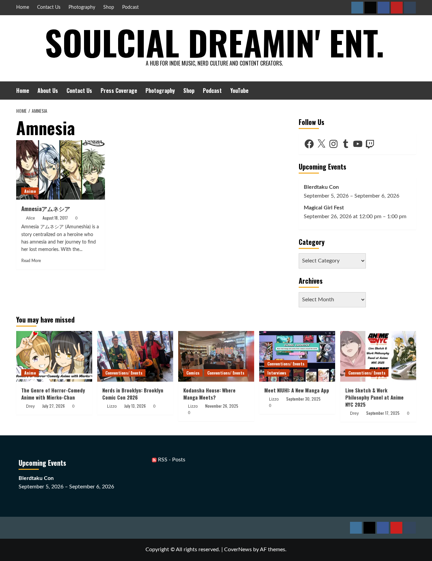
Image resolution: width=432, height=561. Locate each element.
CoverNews (238, 549)
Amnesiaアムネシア (46, 208)
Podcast (130, 7)
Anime (30, 191)
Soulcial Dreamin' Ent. (214, 42)
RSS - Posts (171, 459)
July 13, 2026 (135, 406)
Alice (30, 218)
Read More (31, 261)
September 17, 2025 (383, 413)
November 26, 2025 (221, 406)
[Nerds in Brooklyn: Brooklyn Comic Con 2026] (135, 356)
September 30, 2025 (303, 399)
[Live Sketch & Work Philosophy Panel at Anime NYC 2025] (378, 356)
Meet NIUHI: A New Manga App (296, 390)
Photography (82, 7)
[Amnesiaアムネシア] (60, 170)
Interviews (276, 373)
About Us (47, 90)
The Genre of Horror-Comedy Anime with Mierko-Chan (53, 393)
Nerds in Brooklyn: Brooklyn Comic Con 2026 (132, 393)
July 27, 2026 (53, 406)
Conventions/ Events (123, 373)
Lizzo (112, 406)
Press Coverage (119, 90)
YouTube (239, 90)
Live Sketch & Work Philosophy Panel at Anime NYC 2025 (374, 397)
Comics (192, 373)
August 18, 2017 (55, 218)
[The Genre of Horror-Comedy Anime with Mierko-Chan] (54, 356)
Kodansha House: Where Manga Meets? (209, 393)
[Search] (412, 90)
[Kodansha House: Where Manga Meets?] (216, 356)
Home (22, 7)
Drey (30, 406)
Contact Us (48, 7)
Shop (108, 7)
